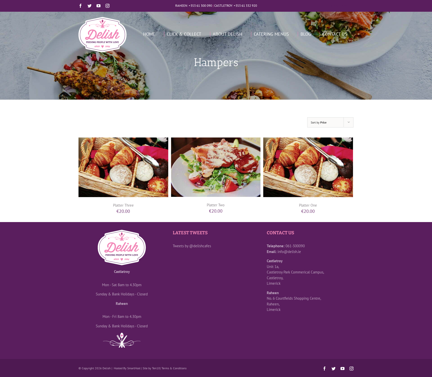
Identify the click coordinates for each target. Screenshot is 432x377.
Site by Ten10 (151, 368)
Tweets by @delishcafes (192, 246)
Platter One (308, 205)
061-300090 (295, 246)
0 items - (338, 5)
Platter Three (123, 205)
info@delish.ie (289, 251)
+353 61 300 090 (200, 5)
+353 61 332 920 (245, 5)
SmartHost (133, 368)
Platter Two (215, 205)
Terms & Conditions (174, 368)
